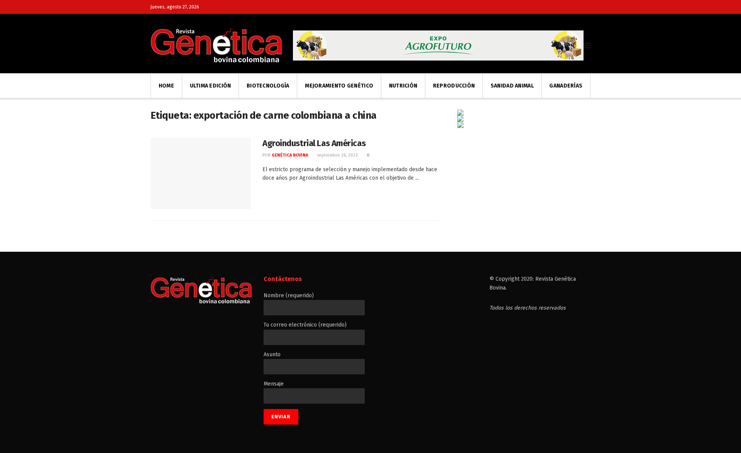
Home (166, 86)
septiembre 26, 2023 (337, 155)
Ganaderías (565, 86)
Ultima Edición (210, 86)
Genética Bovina (290, 155)
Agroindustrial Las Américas (313, 143)
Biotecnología (268, 86)
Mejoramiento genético (339, 86)
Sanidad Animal (512, 86)
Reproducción (454, 86)
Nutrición (403, 86)
